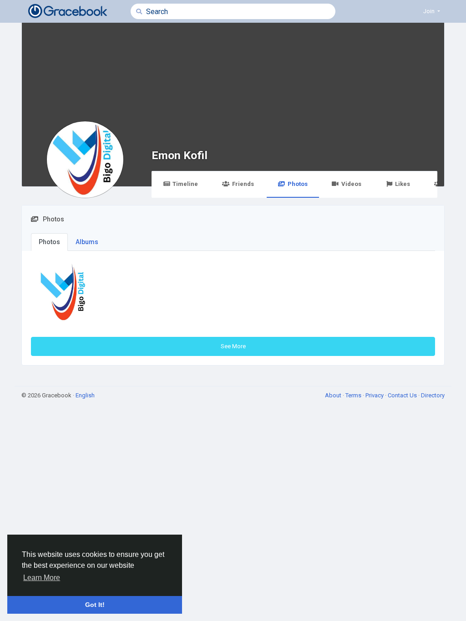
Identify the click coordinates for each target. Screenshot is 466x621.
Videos (351, 183)
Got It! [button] (95, 604)
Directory (433, 395)
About (334, 395)
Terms (354, 395)
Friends (243, 183)
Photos (298, 183)
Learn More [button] (41, 577)
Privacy (375, 395)
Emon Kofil (180, 155)
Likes (402, 183)
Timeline (185, 183)
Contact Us (403, 395)
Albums (87, 241)
